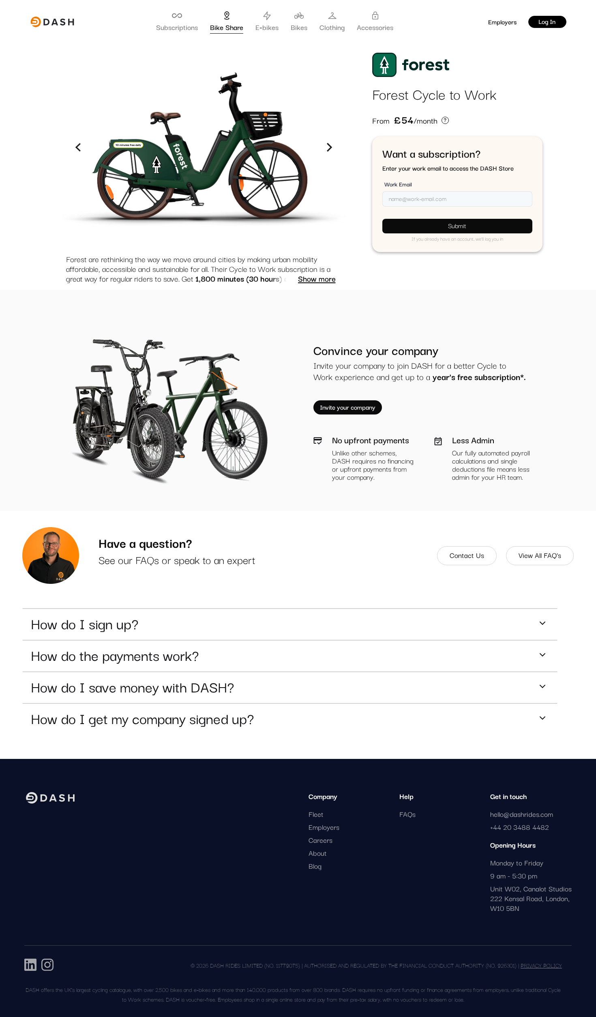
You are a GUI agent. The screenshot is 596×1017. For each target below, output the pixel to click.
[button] (78, 147)
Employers (502, 21)
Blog (315, 866)
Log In (546, 21)
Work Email (398, 184)
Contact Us (467, 554)
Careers (320, 840)
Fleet (316, 814)
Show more (317, 278)
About (318, 853)
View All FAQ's (540, 554)
